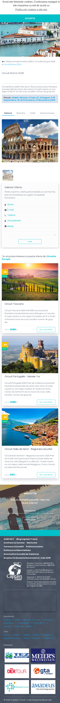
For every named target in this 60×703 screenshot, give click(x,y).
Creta (17, 619)
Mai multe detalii (46, 329)
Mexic (26, 638)
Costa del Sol (39, 623)
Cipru (36, 634)
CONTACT (9, 539)
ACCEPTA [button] (30, 18)
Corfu (37, 619)
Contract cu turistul (14, 542)
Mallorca (19, 626)
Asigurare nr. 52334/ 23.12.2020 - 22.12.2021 (39, 578)
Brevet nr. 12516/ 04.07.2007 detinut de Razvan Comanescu (40, 572)
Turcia (7, 634)
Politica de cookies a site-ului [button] (31, 9)
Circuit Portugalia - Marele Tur (22, 376)
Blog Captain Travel (26, 539)
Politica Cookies (34, 546)
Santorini (47, 619)
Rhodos (27, 619)
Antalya (7, 619)
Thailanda (48, 638)
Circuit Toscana (14, 304)
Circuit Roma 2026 (12, 64)
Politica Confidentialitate (17, 550)
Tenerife (8, 626)
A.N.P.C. (32, 567)
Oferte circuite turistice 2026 (19, 61)
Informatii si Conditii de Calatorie (21, 554)
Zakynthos (9, 623)
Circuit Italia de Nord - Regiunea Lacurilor (28, 449)
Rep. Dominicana (12, 638)
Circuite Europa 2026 (45, 61)
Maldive (36, 638)
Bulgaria (46, 634)
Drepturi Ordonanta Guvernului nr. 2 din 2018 (27, 558)
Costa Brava (23, 623)
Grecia (16, 634)
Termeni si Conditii (14, 546)
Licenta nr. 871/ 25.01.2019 (36, 570)
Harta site (32, 542)
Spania (26, 634)
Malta (29, 626)
